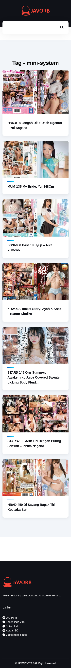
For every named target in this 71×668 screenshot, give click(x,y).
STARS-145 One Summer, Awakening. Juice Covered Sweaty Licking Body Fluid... (33, 377)
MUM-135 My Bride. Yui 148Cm (30, 186)
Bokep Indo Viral (15, 622)
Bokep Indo (12, 626)
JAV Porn (11, 617)
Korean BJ (11, 630)
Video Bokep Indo (16, 634)
